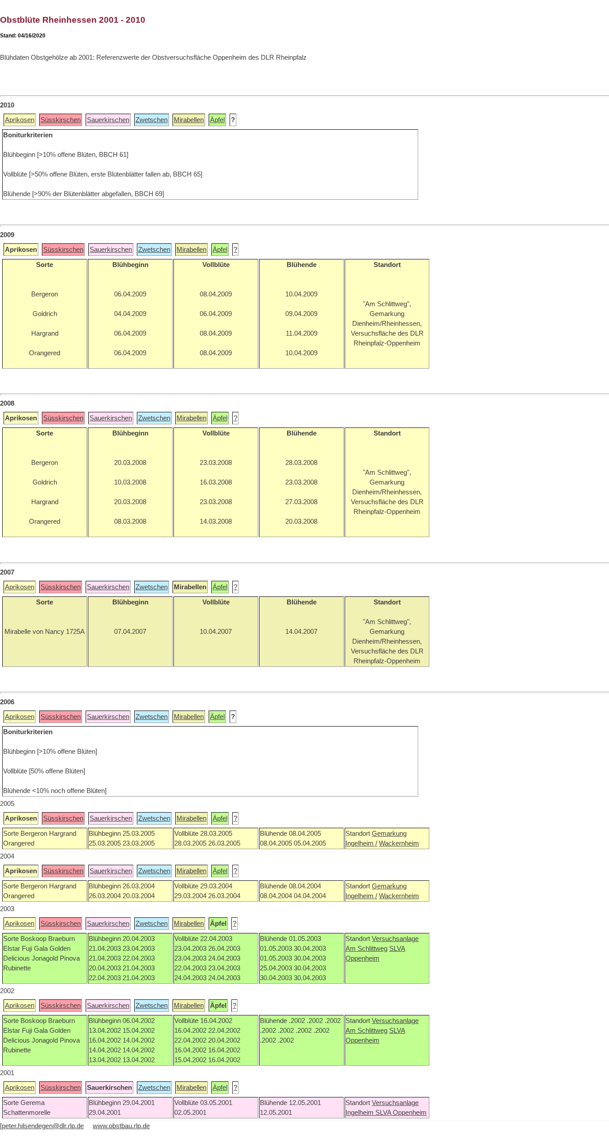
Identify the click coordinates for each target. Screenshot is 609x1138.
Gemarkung (389, 833)
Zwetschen (152, 119)
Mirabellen (189, 119)
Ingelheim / (361, 843)
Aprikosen (19, 119)
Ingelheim (360, 1112)
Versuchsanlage (395, 938)
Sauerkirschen (108, 119)
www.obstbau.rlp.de (121, 1126)
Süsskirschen (61, 119)
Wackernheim (399, 843)
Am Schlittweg (366, 948)
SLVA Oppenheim (401, 1112)
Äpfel (217, 119)
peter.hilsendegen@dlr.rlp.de (43, 1126)
